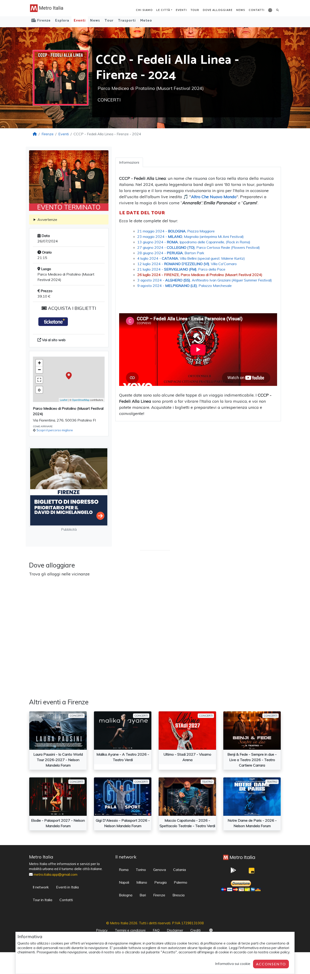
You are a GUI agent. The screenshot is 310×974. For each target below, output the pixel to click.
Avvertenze (47, 219)
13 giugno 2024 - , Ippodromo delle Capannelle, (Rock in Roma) (193, 242)
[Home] (35, 134)
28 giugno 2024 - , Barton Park (170, 253)
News (240, 9)
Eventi (181, 9)
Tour (195, 9)
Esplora (62, 20)
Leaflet (63, 400)
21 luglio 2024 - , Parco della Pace (181, 269)
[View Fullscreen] (39, 379)
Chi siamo (144, 9)
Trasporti (127, 20)
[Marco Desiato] (251, 872)
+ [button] (39, 363)
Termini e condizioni (130, 930)
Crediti (195, 930)
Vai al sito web (53, 340)
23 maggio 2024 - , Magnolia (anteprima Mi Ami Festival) (190, 236)
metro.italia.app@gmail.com (55, 874)
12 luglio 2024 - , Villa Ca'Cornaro (187, 263)
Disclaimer (175, 930)
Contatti (257, 9)
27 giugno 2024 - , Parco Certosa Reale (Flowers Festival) (198, 247)
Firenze (48, 134)
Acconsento (271, 964)
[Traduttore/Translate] (270, 10)
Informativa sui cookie (232, 963)
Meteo (146, 20)
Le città (163, 9)
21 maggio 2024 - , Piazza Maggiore (176, 231)
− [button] (39, 369)
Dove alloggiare (218, 9)
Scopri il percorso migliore (55, 430)
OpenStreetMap (80, 400)
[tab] (129, 162)
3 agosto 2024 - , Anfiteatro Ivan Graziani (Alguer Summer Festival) (204, 280)
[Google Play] (233, 871)
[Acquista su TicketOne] (53, 321)
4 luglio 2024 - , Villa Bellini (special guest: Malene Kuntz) (191, 258)
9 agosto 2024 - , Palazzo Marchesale (184, 285)
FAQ (156, 930)
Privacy (102, 930)
